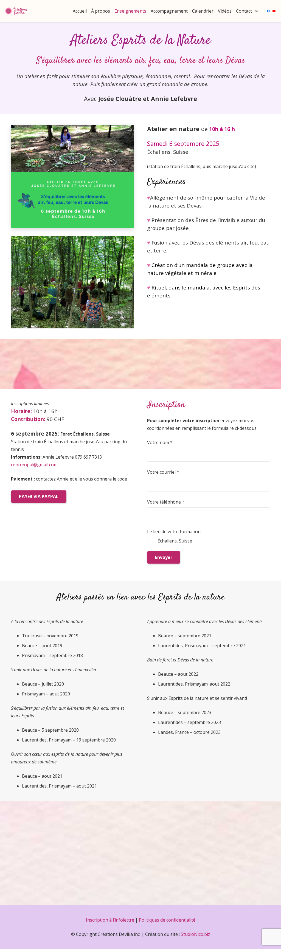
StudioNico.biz (195, 934)
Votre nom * (160, 442)
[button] (257, 11)
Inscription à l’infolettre (110, 920)
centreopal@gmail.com (34, 465)
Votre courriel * (163, 472)
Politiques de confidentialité (167, 920)
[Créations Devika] (16, 11)
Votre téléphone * (165, 502)
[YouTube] (274, 11)
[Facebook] (268, 11)
